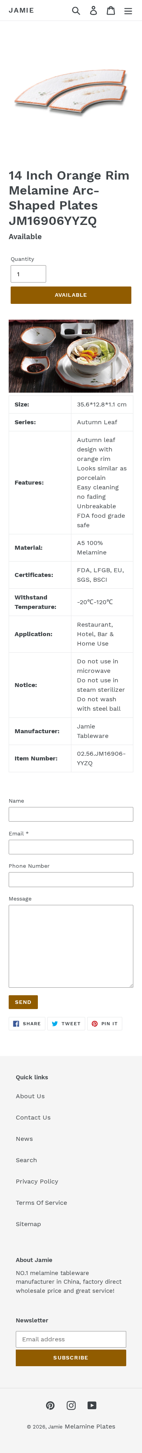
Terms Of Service (41, 1202)
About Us (30, 1096)
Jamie (21, 10)
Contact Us (33, 1117)
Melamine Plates (90, 1426)
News (24, 1138)
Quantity (22, 259)
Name (16, 801)
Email (19, 833)
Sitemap (28, 1224)
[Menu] (128, 10)
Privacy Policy (37, 1181)
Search (26, 1160)
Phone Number (29, 866)
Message (20, 898)
